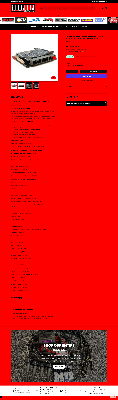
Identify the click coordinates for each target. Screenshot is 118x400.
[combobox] (67, 8)
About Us (39, 15)
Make (65, 15)
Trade (84, 15)
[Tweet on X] (71, 97)
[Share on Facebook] (74, 97)
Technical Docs (74, 15)
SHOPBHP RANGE (59, 366)
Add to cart (93, 71)
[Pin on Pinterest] (77, 97)
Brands (46, 15)
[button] (106, 8)
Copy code (84, 26)
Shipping (74, 49)
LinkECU (68, 41)
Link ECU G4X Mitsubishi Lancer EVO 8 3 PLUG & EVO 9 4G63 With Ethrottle (24, 31)
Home (33, 15)
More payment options (86, 80)
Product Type (56, 15)
